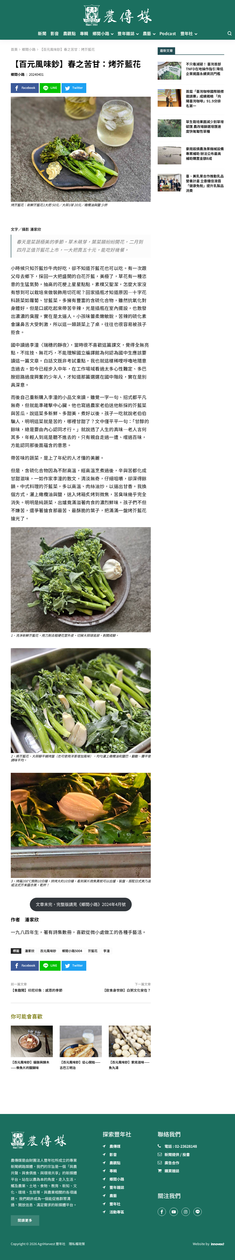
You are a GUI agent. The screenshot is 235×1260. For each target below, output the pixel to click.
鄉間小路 (18, 74)
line (53, 88)
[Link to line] (197, 1212)
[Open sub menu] (112, 34)
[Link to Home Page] (117, 14)
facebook (28, 88)
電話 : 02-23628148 (181, 1146)
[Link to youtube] (174, 1212)
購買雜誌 (172, 1171)
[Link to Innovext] (217, 1244)
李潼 (106, 951)
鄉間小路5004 (72, 951)
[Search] (229, 33)
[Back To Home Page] (44, 1139)
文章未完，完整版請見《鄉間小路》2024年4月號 (81, 904)
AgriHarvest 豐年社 (51, 1244)
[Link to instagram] (186, 1212)
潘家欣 (29, 951)
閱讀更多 (25, 1220)
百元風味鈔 (48, 951)
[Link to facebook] (162, 1212)
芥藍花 (93, 951)
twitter (77, 88)
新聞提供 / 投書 (177, 1155)
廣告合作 (172, 1163)
